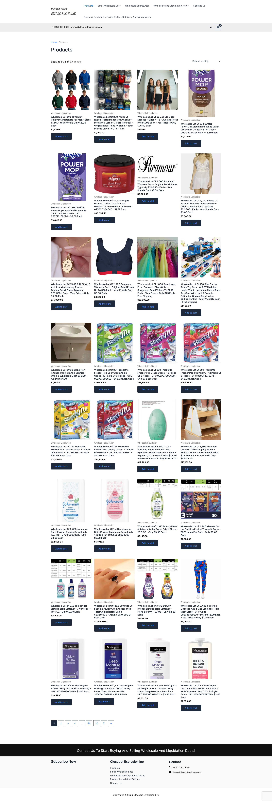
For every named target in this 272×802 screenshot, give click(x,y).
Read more (104, 701)
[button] (211, 27)
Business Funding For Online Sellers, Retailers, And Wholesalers (117, 17)
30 (96, 723)
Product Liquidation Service (125, 779)
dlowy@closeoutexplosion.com (187, 772)
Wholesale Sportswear (137, 5)
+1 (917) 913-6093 (181, 767)
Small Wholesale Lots (109, 5)
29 (89, 723)
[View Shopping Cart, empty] (218, 27)
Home (54, 42)
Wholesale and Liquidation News (171, 5)
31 (104, 723)
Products (88, 5)
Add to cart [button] (61, 136)
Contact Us (199, 5)
